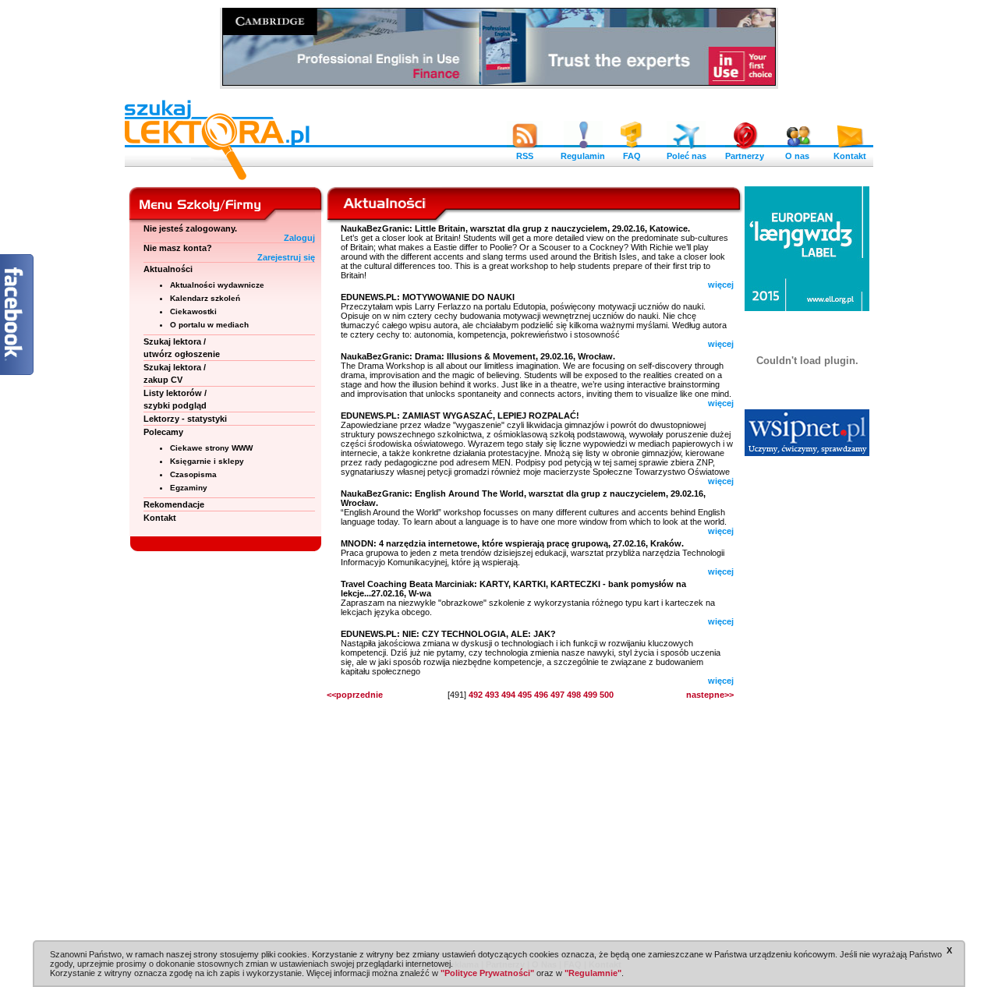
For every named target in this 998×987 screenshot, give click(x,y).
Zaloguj (299, 237)
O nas (797, 156)
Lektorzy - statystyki (185, 418)
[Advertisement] (807, 702)
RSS (524, 156)
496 (541, 694)
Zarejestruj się (286, 257)
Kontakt (849, 156)
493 (492, 694)
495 (525, 694)
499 (590, 694)
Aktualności (168, 269)
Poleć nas (686, 156)
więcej (721, 284)
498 (574, 694)
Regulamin (583, 156)
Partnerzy (744, 156)
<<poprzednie (355, 694)
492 (476, 694)
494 (508, 694)
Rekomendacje (173, 504)
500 (607, 694)
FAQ (632, 156)
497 (557, 694)
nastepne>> (710, 694)
